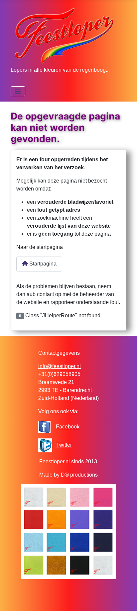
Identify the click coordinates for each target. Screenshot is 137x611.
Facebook (67, 426)
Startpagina (42, 264)
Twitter (64, 445)
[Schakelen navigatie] (18, 91)
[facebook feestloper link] (44, 426)
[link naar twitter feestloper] (45, 445)
